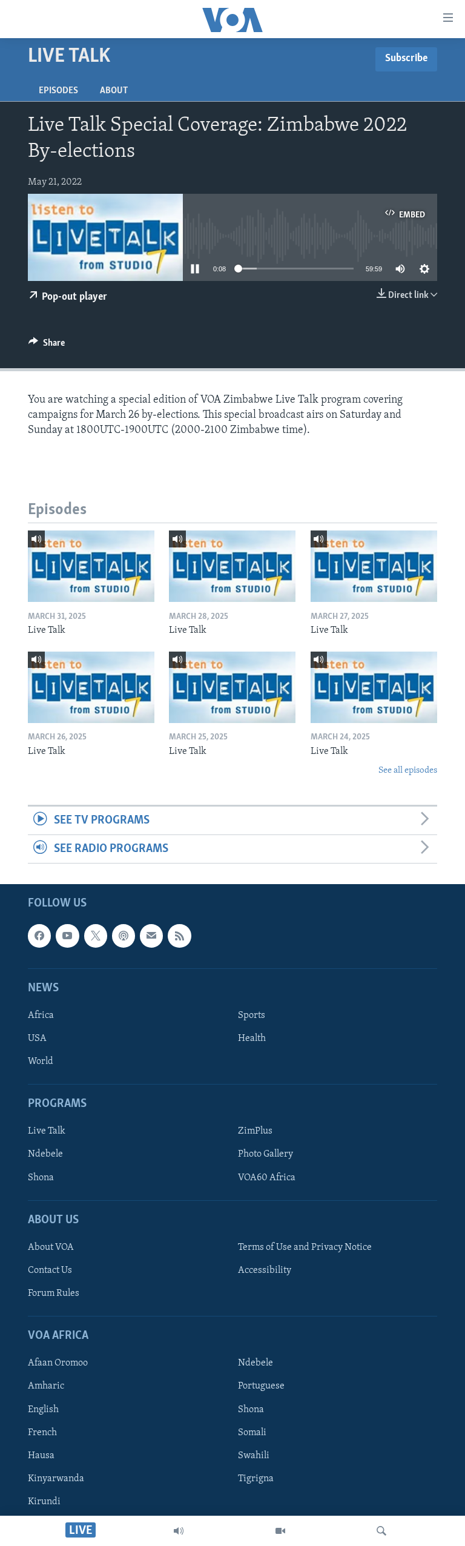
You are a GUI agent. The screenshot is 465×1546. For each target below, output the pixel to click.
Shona (41, 1178)
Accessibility (264, 1270)
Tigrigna (256, 1479)
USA (37, 1038)
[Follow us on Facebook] (39, 936)
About (114, 91)
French (42, 1433)
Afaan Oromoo (58, 1364)
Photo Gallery (265, 1155)
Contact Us (50, 1270)
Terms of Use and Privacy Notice (305, 1247)
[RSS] (179, 936)
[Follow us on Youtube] (67, 936)
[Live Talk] (91, 566)
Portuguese (261, 1387)
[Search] (381, 1531)
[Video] (280, 1531)
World (40, 1061)
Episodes (58, 91)
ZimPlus (255, 1132)
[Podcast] (123, 936)
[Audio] (178, 1531)
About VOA (51, 1247)
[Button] (46, 345)
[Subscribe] (151, 936)
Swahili (253, 1456)
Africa (41, 1015)
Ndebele (45, 1155)
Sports (251, 1015)
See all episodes (407, 770)
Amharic (46, 1387)
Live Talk (46, 1132)
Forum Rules (53, 1293)
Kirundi (44, 1502)
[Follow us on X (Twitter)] (95, 936)
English (43, 1410)
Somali (252, 1433)
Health (252, 1038)
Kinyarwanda (56, 1479)
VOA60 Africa (266, 1178)
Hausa (41, 1456)
